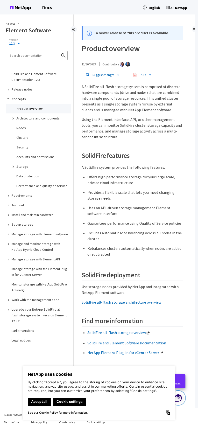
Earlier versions (23, 330)
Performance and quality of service (41, 186)
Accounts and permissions (35, 157)
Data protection (27, 176)
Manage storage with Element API (36, 259)
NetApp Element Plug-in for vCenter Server (123, 352)
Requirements (22, 195)
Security (22, 147)
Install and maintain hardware (32, 215)
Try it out (18, 205)
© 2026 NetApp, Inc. (16, 414)
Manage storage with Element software (40, 234)
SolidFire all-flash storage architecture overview (121, 302)
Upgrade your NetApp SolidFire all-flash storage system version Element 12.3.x (39, 315)
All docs (10, 23)
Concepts (19, 99)
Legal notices (21, 340)
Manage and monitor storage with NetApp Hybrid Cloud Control (36, 247)
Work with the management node (35, 300)
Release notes (22, 89)
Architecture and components (38, 118)
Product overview (29, 108)
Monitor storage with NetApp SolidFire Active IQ (39, 287)
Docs (47, 7)
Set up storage (22, 224)
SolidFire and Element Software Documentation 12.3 (34, 77)
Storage (22, 166)
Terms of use (11, 422)
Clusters (22, 137)
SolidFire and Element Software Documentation (126, 343)
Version (13, 39)
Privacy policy (39, 422)
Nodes (21, 128)
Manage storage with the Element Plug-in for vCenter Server (40, 272)
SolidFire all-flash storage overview (116, 332)
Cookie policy (67, 422)
